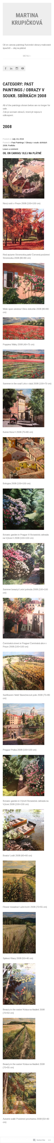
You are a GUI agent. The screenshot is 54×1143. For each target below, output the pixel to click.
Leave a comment (10, 149)
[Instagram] (17, 68)
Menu (26, 56)
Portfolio (11, 146)
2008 (7, 126)
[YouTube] (22, 68)
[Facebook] (5, 68)
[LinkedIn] (11, 68)
